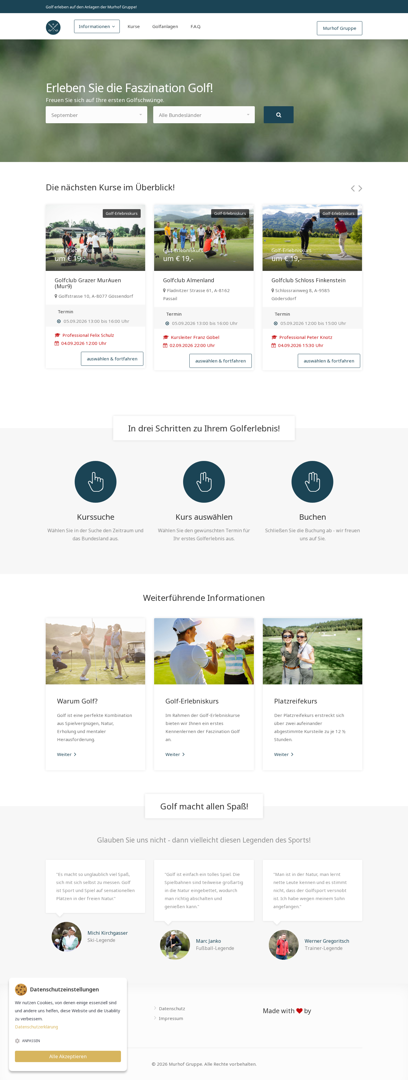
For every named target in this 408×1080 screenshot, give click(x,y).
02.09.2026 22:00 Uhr (191, 345)
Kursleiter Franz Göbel (194, 337)
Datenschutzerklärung (36, 1027)
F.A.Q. (196, 26)
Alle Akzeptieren (68, 1056)
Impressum (171, 1018)
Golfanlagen (165, 26)
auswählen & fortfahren (112, 359)
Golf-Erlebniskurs (192, 700)
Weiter (65, 754)
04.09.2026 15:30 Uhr (300, 345)
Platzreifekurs (295, 700)
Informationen (94, 26)
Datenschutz (172, 1008)
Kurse (134, 26)
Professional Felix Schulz (87, 335)
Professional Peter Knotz (305, 337)
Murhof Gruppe (339, 28)
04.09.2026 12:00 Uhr (83, 343)
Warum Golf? (77, 700)
